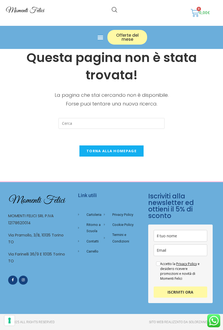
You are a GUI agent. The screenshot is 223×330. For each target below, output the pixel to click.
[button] (100, 37)
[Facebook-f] (12, 280)
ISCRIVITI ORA (180, 292)
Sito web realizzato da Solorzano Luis (182, 322)
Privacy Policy (186, 263)
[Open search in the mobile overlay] (114, 9)
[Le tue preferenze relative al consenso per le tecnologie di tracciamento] (9, 320)
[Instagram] (23, 280)
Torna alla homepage (111, 150)
